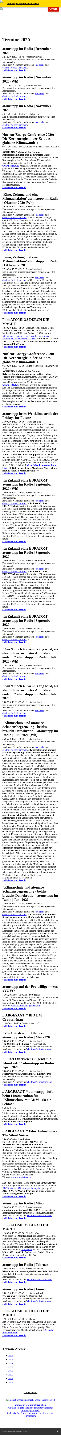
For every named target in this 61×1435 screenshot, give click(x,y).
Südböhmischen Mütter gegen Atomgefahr (22, 1188)
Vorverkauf (26, 1249)
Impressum (30, 1416)
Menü (53, 9)
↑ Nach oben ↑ (30, 1392)
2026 (10, 1355)
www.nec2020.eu (10, 165)
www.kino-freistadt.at (21, 1177)
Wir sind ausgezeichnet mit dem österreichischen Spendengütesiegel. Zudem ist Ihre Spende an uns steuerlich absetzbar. (30, 1409)
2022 (10, 1371)
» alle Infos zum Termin (14, 70)
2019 (10, 1382)
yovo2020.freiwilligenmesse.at (25, 1005)
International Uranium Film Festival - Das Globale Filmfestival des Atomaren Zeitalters (25, 337)
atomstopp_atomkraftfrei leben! (23, 3)
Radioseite (39, 65)
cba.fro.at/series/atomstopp (14, 67)
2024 (10, 1363)
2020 (10, 1378)
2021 (10, 1375)
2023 (10, 1367)
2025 (10, 1359)
